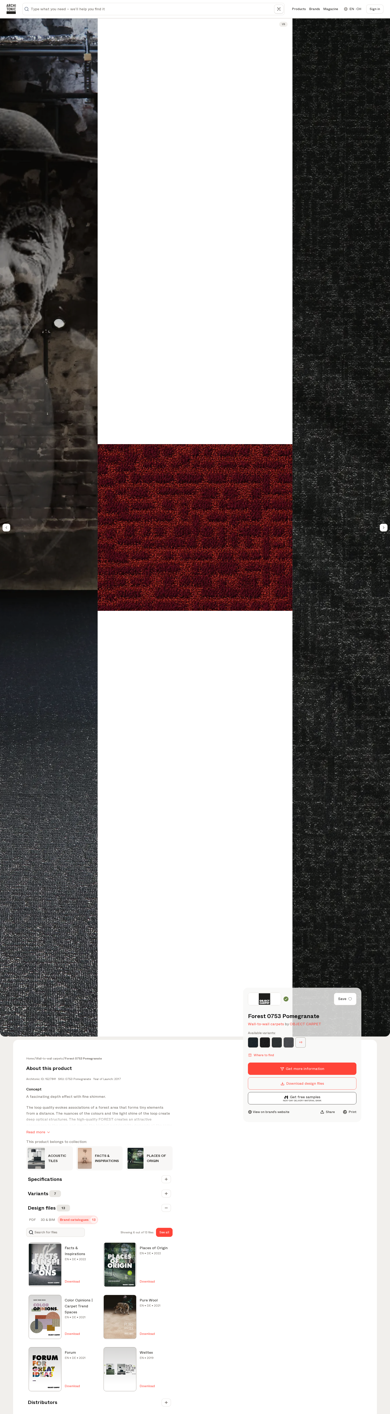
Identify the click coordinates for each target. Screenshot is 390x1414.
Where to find (264, 1055)
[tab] (32, 1220)
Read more (35, 1132)
